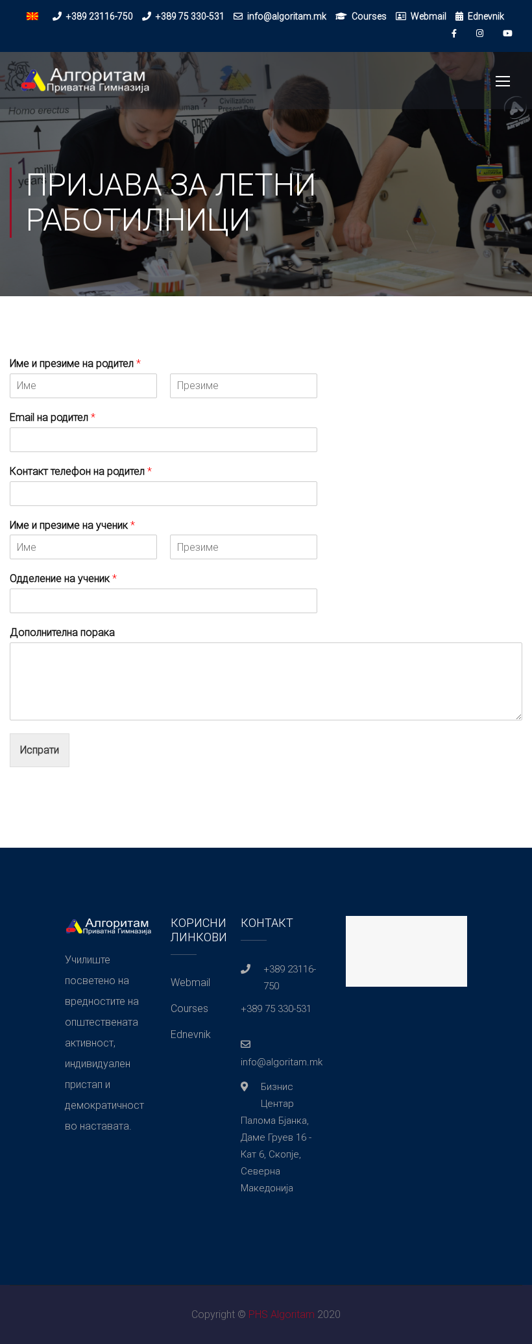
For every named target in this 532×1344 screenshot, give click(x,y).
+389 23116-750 (99, 16)
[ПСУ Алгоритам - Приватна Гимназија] (84, 87)
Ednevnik (486, 16)
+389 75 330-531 (190, 16)
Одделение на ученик (63, 578)
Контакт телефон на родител (81, 471)
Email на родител (52, 417)
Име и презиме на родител (75, 363)
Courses (369, 16)
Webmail (428, 16)
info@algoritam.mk (286, 16)
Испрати (39, 750)
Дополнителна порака (62, 632)
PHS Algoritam (281, 1314)
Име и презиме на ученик (72, 525)
